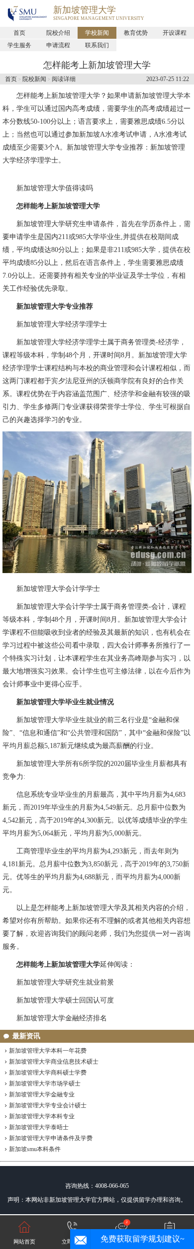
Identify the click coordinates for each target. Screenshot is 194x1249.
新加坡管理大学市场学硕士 (45, 1083)
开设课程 (175, 32)
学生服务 (19, 45)
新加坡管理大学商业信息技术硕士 (53, 1061)
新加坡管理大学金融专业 (42, 1094)
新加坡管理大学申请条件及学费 (51, 1138)
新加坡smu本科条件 (35, 1149)
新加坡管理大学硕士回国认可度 (65, 1000)
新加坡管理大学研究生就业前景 (65, 982)
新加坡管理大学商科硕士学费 (48, 1072)
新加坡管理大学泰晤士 (39, 1127)
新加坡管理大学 (84, 10)
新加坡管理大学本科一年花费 (48, 1050)
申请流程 (58, 45)
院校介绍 (58, 32)
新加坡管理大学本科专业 (42, 1116)
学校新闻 (97, 32)
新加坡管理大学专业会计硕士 (48, 1105)
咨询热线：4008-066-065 (97, 1185)
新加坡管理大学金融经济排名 (61, 1018)
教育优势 (136, 32)
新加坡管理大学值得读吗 (54, 188)
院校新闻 (34, 79)
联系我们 (97, 45)
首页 (19, 32)
